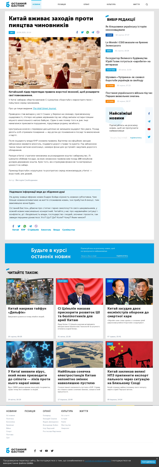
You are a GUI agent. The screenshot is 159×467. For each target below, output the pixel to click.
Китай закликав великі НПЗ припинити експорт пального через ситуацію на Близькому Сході (128, 377)
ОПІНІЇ (86, 4)
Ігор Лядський (48, 428)
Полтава (9, 435)
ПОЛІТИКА (111, 70)
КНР (23, 230)
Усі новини (10, 415)
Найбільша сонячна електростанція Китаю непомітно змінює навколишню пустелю (77, 377)
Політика (62, 281)
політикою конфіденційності (98, 460)
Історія (64, 419)
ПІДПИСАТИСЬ (136, 138)
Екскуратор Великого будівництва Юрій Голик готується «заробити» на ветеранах (128, 61)
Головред (47, 415)
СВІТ (12, 32)
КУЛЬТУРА (111, 4)
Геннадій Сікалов (50, 419)
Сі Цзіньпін (33, 230)
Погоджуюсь (148, 462)
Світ (10, 281)
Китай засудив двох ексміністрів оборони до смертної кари (128, 312)
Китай (15, 230)
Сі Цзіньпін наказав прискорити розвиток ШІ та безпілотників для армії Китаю (79, 314)
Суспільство (68, 230)
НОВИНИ (36, 4)
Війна (8, 428)
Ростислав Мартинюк (52, 431)
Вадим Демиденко (51, 422)
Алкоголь (46, 230)
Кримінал (10, 425)
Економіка (10, 422)
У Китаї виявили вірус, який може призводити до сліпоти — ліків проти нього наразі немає (29, 377)
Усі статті (65, 415)
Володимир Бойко (50, 425)
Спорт (9, 431)
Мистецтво (66, 425)
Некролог (65, 428)
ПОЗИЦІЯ (62, 4)
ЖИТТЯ (136, 4)
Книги (63, 422)
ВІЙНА (109, 51)
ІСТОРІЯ (110, 85)
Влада (56, 230)
